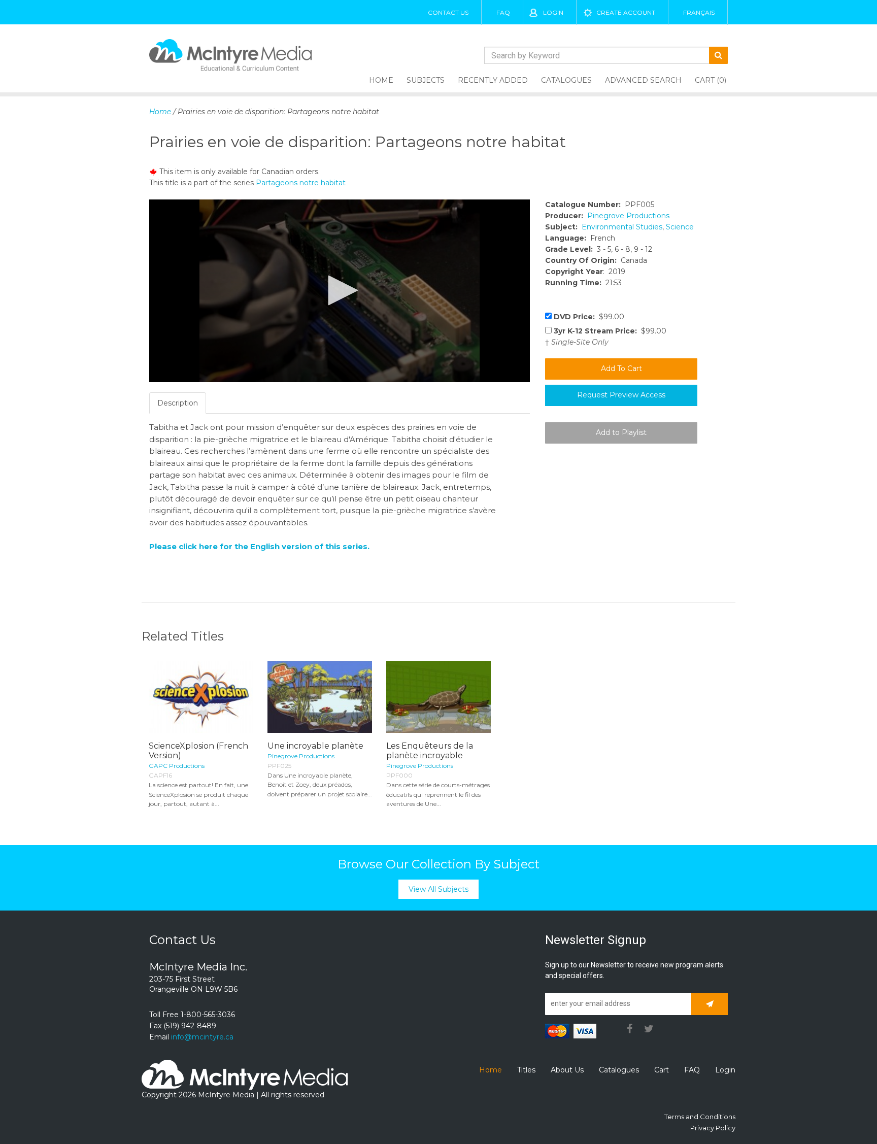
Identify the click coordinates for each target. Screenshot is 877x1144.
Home (381, 80)
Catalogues (566, 80)
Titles (526, 1069)
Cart (661, 1069)
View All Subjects (438, 889)
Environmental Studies (622, 226)
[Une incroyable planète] (319, 697)
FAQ (503, 12)
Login (553, 12)
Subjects (426, 80)
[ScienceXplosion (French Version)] (201, 697)
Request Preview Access (621, 394)
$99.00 (589, 316)
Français (699, 12)
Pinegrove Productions (628, 215)
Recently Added (493, 80)
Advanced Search (643, 80)
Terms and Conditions (699, 1117)
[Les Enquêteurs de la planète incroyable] (438, 697)
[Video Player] (339, 290)
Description (177, 403)
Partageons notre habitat (301, 182)
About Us (567, 1069)
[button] (339, 290)
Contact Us (448, 12)
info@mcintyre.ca (202, 1036)
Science (680, 226)
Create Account (625, 12)
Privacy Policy (712, 1128)
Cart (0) (710, 80)
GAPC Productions (177, 765)
